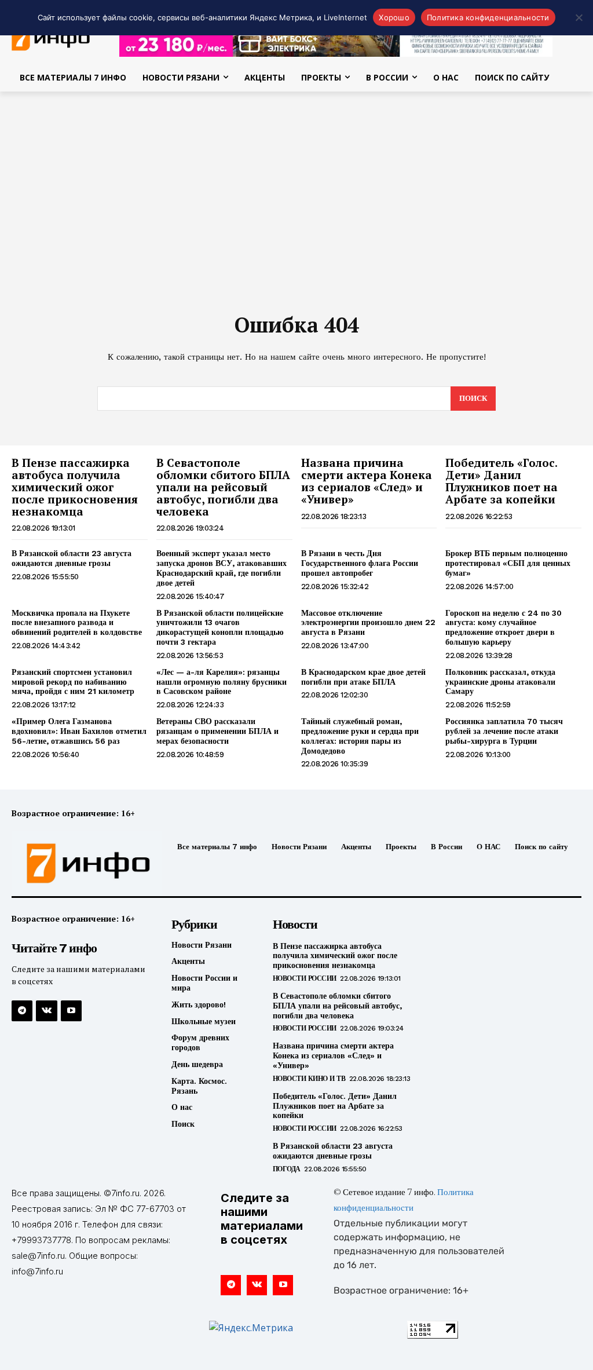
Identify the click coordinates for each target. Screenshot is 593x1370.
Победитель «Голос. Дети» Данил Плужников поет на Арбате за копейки (501, 480)
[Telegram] (22, 1010)
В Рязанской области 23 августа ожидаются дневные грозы (71, 558)
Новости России (304, 978)
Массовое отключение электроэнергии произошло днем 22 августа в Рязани (368, 622)
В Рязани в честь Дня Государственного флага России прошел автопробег (359, 563)
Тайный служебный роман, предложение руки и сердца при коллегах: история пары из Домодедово (360, 736)
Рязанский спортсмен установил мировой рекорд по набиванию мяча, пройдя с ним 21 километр (73, 681)
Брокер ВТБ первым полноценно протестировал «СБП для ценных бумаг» (507, 563)
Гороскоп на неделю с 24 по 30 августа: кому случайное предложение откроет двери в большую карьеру (503, 627)
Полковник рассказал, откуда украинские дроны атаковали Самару (500, 681)
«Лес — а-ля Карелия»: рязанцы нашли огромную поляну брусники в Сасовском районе (221, 681)
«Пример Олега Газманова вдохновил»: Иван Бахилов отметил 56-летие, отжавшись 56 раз (79, 731)
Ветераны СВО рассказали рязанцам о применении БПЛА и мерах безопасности (217, 731)
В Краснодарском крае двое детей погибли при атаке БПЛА (363, 676)
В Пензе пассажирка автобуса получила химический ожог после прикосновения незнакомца (75, 486)
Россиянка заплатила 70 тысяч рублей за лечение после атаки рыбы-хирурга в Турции (504, 731)
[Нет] (578, 17)
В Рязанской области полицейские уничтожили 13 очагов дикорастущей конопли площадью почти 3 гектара (220, 627)
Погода (287, 1169)
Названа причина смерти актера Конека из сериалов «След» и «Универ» (366, 480)
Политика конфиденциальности (488, 17)
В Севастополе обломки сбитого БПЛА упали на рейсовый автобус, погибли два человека (223, 486)
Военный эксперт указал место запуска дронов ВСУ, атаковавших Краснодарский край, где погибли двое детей (221, 568)
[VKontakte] (46, 1010)
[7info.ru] (77, 863)
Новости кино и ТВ (309, 1079)
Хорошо (394, 17)
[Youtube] (71, 1010)
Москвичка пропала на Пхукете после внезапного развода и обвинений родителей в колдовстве (77, 622)
